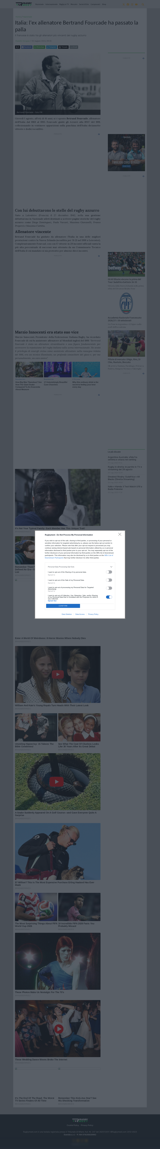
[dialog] (80, 574)
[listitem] (80, 567)
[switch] (109, 572)
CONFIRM (63, 606)
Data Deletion (67, 614)
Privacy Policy (93, 614)
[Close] (120, 535)
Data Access (80, 614)
